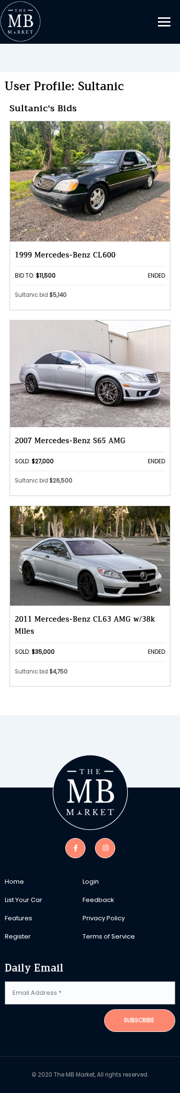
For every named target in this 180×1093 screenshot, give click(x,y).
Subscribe (139, 1020)
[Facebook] (75, 847)
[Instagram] (105, 847)
